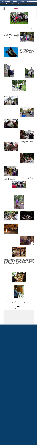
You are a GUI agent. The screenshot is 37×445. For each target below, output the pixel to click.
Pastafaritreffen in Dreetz (19, 8)
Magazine (7, 3)
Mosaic (10, 3)
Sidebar (13, 3)
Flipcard (4, 3)
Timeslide (19, 3)
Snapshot (16, 3)
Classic (1, 3)
